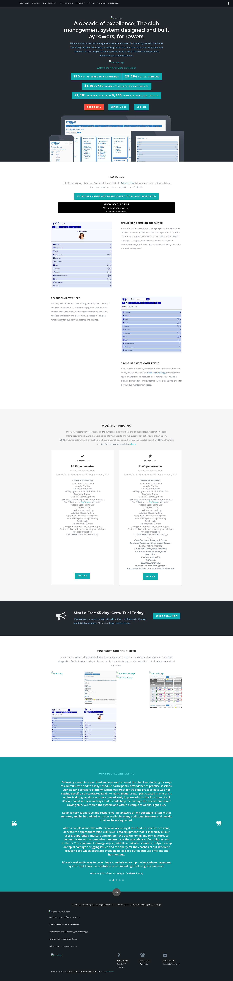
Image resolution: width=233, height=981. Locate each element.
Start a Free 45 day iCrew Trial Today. (109, 613)
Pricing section (128, 183)
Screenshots (50, 3)
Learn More (119, 107)
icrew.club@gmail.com (171, 964)
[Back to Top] (116, 892)
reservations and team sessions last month (116, 95)
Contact (80, 3)
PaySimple (85, 502)
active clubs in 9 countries (96, 76)
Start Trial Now (167, 616)
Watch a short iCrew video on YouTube (116, 67)
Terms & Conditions (88, 971)
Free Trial (94, 107)
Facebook (144, 964)
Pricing (36, 3)
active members (142, 76)
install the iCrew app (156, 372)
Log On (91, 3)
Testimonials (66, 3)
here (133, 444)
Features (25, 3)
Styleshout (110, 971)
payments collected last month (116, 86)
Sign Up (101, 3)
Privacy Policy (73, 971)
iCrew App (113, 3)
